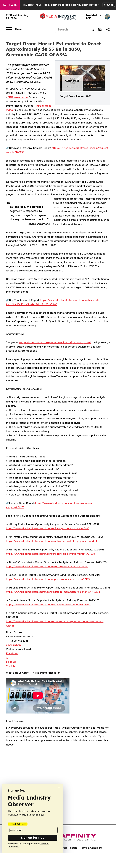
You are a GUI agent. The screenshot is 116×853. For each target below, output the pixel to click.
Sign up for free (32, 837)
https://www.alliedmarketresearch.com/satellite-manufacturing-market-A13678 (53, 591)
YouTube (11, 666)
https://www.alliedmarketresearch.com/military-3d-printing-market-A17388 (50, 553)
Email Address (17, 824)
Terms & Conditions (91, 847)
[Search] (92, 29)
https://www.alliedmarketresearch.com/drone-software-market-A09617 (48, 604)
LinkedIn (11, 661)
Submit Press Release (64, 847)
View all (108, 4)
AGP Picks (10, 4)
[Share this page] (108, 29)
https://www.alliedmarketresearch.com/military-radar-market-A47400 (47, 528)
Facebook (12, 653)
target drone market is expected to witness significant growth (55, 342)
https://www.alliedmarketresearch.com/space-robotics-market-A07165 (48, 579)
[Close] (59, 787)
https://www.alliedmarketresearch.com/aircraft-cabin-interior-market (47, 566)
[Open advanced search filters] (99, 29)
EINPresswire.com (17, 97)
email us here (14, 644)
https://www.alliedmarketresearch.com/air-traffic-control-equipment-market (51, 541)
